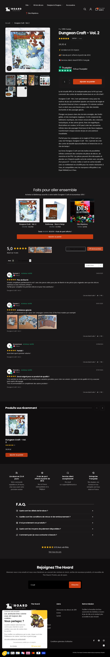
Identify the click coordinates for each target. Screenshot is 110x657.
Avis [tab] (9, 261)
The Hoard (79, 652)
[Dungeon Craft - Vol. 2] (16, 431)
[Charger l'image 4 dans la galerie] (45, 80)
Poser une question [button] (76, 249)
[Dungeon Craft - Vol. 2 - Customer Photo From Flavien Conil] (32, 250)
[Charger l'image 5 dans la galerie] (10, 92)
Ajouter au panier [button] (55, 237)
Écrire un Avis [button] (96, 249)
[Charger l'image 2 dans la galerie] (22, 80)
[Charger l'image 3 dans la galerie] (33, 80)
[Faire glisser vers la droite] (102, 408)
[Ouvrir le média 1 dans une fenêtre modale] (27, 50)
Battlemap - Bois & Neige (55, 224)
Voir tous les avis (55, 552)
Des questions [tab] (23, 261)
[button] (27, 5)
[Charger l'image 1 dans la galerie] (10, 80)
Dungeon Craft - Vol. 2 (27, 224)
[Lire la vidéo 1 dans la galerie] (22, 92)
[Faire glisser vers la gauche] (97, 408)
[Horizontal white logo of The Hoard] (16, 608)
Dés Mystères (82, 224)
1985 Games (65, 29)
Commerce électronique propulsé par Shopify (94, 652)
